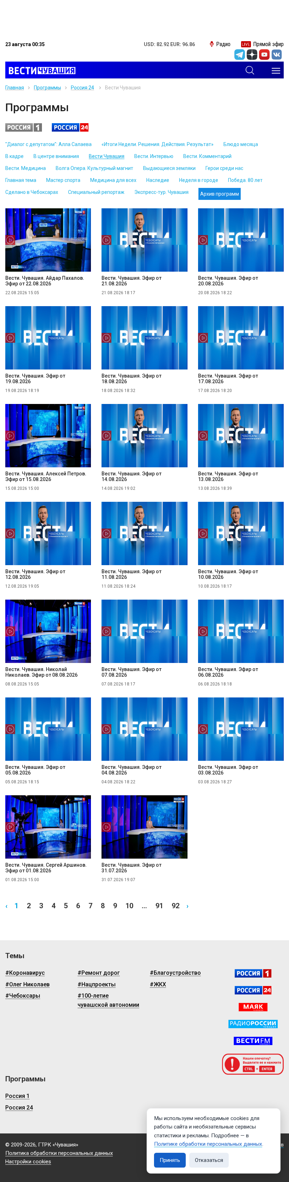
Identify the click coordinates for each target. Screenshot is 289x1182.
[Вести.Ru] (253, 990)
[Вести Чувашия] (40, 70)
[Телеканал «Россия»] (253, 973)
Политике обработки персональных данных (208, 1144)
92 (175, 906)
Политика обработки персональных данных (59, 1153)
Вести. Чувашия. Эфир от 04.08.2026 (131, 770)
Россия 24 (82, 87)
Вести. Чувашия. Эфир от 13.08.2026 (228, 476)
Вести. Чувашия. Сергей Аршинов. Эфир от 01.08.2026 (46, 867)
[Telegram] (239, 54)
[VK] (276, 54)
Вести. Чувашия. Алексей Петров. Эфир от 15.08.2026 (45, 476)
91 (159, 906)
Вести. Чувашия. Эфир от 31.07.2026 (131, 867)
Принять (170, 1160)
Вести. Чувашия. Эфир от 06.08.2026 (228, 672)
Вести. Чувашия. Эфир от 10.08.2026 (228, 574)
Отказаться (209, 1160)
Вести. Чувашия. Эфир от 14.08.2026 (131, 476)
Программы (47, 87)
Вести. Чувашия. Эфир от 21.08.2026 (131, 280)
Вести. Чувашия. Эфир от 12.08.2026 (35, 574)
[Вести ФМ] (253, 1041)
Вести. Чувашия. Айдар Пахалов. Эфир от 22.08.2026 (44, 280)
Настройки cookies (28, 1161)
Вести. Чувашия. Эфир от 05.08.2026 (35, 770)
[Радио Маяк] (253, 1007)
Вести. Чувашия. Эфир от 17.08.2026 (228, 378)
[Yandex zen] (252, 54)
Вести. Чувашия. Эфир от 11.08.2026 (131, 574)
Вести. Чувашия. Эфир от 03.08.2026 (228, 770)
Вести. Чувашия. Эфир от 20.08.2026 (228, 280)
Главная (14, 87)
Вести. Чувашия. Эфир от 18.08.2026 (131, 378)
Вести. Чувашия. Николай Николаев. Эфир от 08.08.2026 (41, 672)
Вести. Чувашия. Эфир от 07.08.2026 (131, 672)
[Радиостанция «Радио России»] (253, 1024)
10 (129, 906)
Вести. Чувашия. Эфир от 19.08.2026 (35, 378)
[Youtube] (264, 54)
